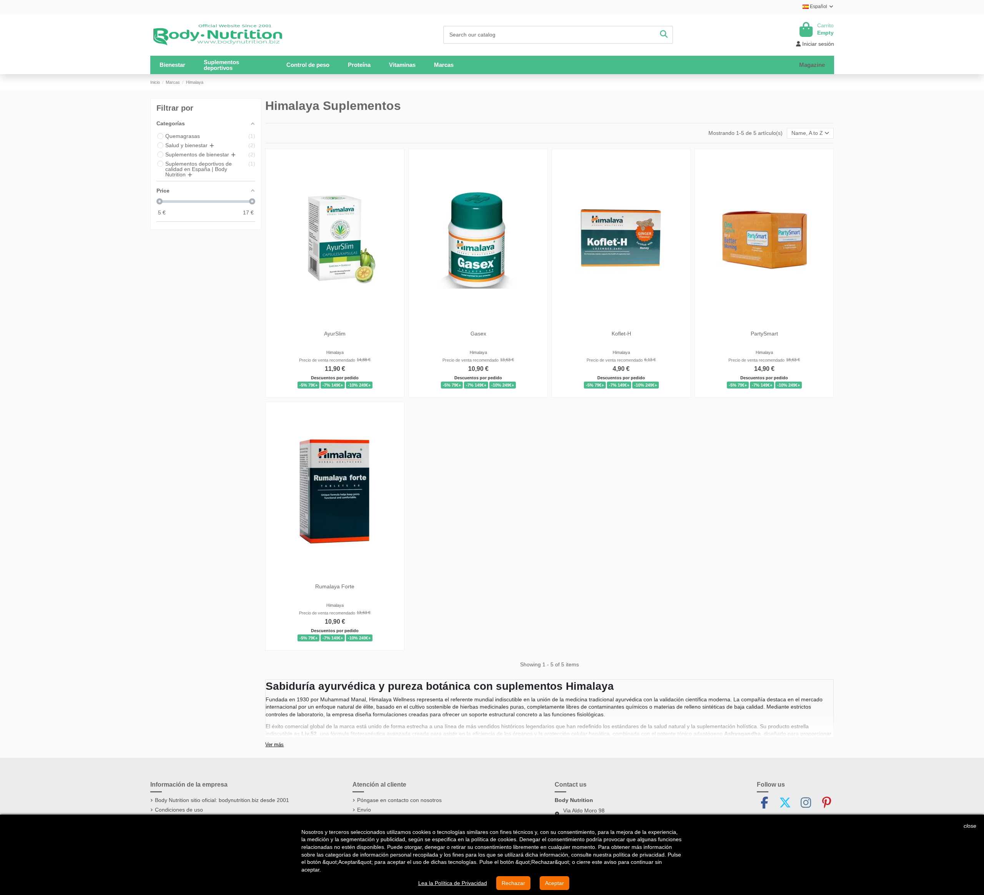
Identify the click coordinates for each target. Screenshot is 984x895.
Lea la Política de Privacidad (452, 883)
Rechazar (513, 883)
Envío (364, 810)
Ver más (274, 744)
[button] (235, 65)
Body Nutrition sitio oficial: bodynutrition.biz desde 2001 (222, 800)
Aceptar (554, 883)
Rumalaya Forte (335, 586)
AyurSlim (335, 334)
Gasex (478, 334)
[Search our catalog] (664, 35)
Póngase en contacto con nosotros (399, 800)
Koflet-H (621, 334)
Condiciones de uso (179, 810)
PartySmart (764, 334)
